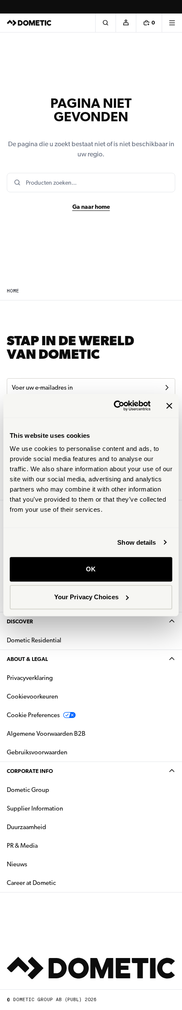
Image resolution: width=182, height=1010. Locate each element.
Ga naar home (91, 206)
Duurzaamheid (26, 827)
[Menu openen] (172, 23)
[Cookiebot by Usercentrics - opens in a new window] (114, 405)
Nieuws (43, 864)
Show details (136, 542)
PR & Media (49, 845)
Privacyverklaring (30, 678)
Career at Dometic (58, 883)
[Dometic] (29, 23)
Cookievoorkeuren (32, 696)
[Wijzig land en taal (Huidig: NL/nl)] (171, 7)
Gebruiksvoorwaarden (37, 752)
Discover (20, 621)
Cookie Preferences (33, 715)
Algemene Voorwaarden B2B (46, 733)
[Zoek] (105, 23)
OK (91, 569)
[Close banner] (169, 406)
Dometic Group (54, 790)
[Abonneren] (166, 387)
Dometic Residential (61, 640)
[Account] (126, 23)
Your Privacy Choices (86, 597)
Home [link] (13, 291)
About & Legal (27, 659)
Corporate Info (30, 771)
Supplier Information (35, 808)
